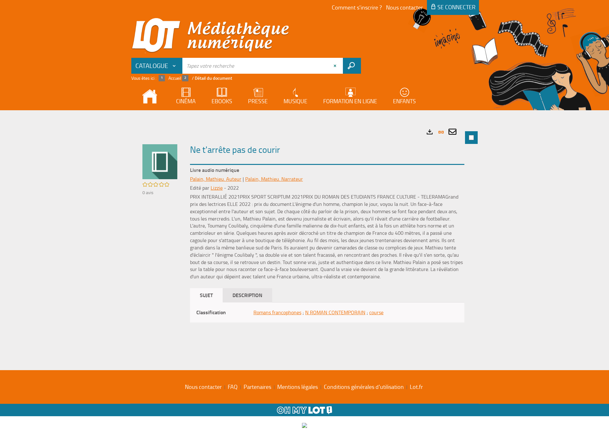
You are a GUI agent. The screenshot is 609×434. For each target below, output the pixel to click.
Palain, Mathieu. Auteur (215, 178)
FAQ (233, 386)
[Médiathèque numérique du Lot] (210, 35)
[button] (159, 161)
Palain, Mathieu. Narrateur (274, 178)
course (376, 312)
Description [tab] (247, 295)
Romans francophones (277, 312)
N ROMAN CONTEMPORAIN (335, 312)
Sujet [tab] (206, 295)
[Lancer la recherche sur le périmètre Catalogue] (352, 66)
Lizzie (217, 187)
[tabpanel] (304, 238)
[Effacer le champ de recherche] (335, 66)
